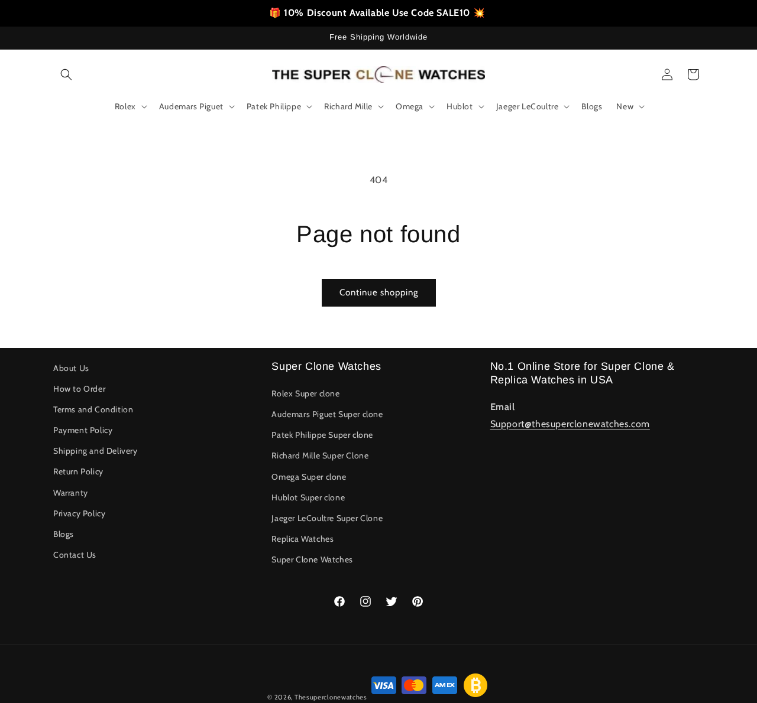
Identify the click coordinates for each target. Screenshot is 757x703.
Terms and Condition (93, 409)
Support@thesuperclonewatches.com (570, 423)
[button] (66, 74)
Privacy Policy (79, 513)
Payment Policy (82, 430)
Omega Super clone (308, 476)
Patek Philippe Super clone (322, 434)
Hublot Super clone (308, 497)
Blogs (63, 534)
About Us (71, 368)
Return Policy (78, 471)
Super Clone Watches (311, 559)
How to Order (79, 388)
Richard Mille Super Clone (319, 455)
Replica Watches (302, 538)
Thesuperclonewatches (331, 697)
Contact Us (74, 554)
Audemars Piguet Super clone (327, 414)
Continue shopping (378, 292)
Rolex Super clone (305, 393)
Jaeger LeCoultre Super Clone (327, 518)
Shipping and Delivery (95, 450)
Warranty (70, 492)
